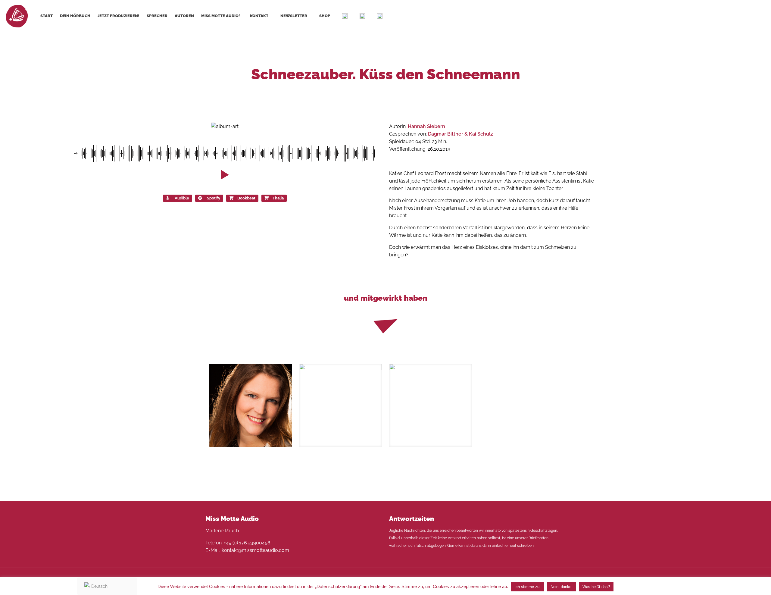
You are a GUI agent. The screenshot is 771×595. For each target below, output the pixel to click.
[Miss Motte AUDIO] (17, 16)
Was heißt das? (596, 586)
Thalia (278, 198)
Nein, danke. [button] (562, 586)
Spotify (213, 198)
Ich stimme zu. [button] (527, 586)
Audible (182, 198)
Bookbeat (246, 198)
